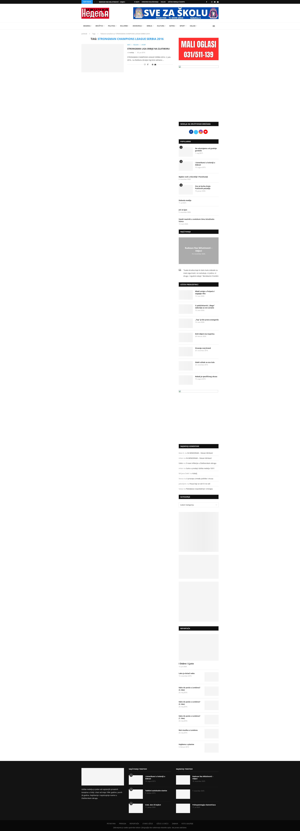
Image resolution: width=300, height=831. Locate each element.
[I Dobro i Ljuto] (199, 647)
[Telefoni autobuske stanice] (136, 794)
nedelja (131, 53)
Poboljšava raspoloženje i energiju (199, 489)
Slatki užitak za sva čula (204, 362)
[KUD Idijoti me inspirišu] (186, 337)
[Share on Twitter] (150, 64)
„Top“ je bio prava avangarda (207, 320)
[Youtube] (215, 2)
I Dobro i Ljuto (186, 663)
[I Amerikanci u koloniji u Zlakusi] (186, 166)
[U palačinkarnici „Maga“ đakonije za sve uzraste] (186, 309)
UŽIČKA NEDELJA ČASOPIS (176, 2)
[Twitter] (209, 2)
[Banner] (199, 602)
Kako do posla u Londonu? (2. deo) (189, 703)
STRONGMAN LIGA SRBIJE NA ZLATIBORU (148, 48)
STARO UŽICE (147, 823)
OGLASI (163, 2)
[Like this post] (145, 64)
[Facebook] (206, 2)
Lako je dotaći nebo (187, 673)
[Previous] (95, 2)
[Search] (217, 26)
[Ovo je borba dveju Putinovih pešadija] (186, 189)
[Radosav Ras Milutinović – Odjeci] (183, 780)
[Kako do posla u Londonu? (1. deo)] (211, 719)
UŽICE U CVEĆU (162, 823)
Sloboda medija (185, 200)
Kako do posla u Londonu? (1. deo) (189, 717)
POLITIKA (111, 26)
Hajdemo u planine (186, 744)
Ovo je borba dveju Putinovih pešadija (202, 187)
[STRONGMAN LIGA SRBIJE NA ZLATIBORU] (102, 58)
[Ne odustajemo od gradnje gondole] (186, 152)
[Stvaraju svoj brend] (186, 351)
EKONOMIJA (137, 26)
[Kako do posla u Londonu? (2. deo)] (211, 705)
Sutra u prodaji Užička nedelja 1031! (200, 468)
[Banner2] (199, 567)
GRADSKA (86, 26)
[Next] (97, 2)
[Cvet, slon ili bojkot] (136, 808)
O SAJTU (136, 2)
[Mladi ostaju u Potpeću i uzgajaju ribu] (186, 295)
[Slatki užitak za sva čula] (186, 366)
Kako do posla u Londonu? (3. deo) (189, 688)
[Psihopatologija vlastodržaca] (183, 808)
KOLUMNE (124, 26)
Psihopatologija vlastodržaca (204, 805)
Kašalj (194, 473)
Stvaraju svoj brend (203, 348)
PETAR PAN (111, 823)
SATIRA (172, 26)
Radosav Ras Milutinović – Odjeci (112, 2)
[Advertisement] (199, 100)
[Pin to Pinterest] (152, 64)
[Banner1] (199, 532)
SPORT (182, 26)
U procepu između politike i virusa (199, 478)
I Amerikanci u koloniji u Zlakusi (205, 163)
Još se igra (183, 210)
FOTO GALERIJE (187, 823)
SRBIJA (149, 26)
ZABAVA (175, 823)
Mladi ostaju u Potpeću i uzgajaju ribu (205, 292)
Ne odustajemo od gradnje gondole (206, 149)
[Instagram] (211, 2)
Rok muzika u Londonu (188, 730)
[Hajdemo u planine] (211, 748)
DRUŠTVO (99, 26)
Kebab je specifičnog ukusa (206, 376)
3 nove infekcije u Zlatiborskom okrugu (201, 463)
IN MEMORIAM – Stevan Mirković (200, 453)
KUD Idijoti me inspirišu (204, 334)
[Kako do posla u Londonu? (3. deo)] (211, 691)
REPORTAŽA (134, 823)
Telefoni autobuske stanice (156, 790)
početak (84, 34)
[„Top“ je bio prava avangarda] (186, 323)
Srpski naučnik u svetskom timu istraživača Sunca (196, 220)
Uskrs (181, 463)
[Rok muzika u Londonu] (211, 733)
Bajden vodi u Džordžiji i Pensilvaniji (193, 177)
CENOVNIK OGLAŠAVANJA (150, 2)
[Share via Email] (155, 64)
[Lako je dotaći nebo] (211, 677)
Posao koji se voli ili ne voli (200, 484)
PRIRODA (122, 823)
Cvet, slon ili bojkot (153, 805)
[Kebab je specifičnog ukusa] (186, 380)
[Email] (218, 2)
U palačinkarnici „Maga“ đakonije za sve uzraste (205, 306)
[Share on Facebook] (147, 64)
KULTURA (160, 26)
